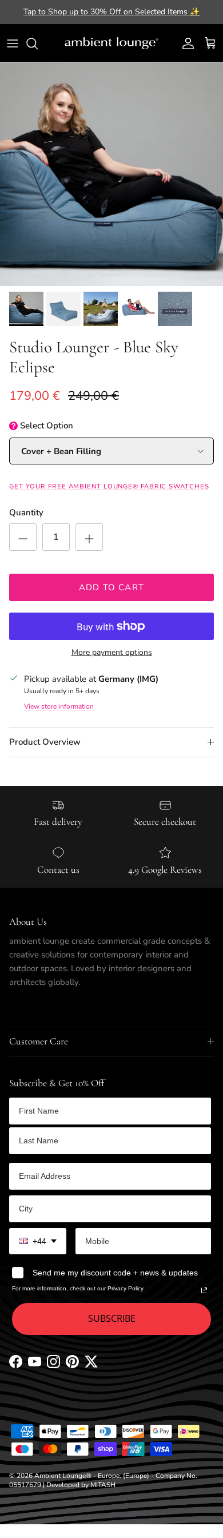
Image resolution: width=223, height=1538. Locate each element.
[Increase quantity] (89, 537)
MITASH (103, 1484)
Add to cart (111, 587)
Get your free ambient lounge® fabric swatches (109, 486)
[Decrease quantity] (23, 537)
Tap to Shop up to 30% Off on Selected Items (111, 11)
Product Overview (45, 742)
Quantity (26, 512)
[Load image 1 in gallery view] (111, 174)
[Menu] (12, 43)
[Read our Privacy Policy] (204, 1290)
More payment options (111, 653)
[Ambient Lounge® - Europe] (111, 43)
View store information (59, 706)
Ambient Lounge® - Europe (77, 1475)
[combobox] (37, 1241)
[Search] (37, 43)
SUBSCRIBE (112, 1318)
